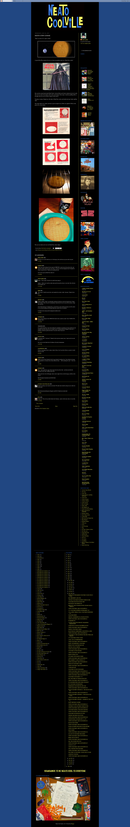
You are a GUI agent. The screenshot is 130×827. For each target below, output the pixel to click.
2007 (69, 578)
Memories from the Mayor (42, 250)
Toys (38, 661)
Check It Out (39, 593)
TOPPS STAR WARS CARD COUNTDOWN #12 (78, 674)
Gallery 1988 (84, 505)
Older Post (75, 406)
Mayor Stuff (39, 627)
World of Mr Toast (85, 545)
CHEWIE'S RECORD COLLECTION (75, 715)
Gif (37, 613)
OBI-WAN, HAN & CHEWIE (74, 647)
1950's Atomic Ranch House (87, 427)
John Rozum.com (85, 376)
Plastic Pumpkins (85, 479)
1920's (38, 554)
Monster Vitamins (40, 632)
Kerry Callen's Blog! (86, 318)
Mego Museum (84, 519)
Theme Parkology (85, 535)
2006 (69, 766)
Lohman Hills (84, 516)
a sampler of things (86, 359)
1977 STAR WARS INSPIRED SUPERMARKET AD (78, 610)
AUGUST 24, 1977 (72, 745)
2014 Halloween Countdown (42, 583)
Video (38, 666)
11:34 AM (40, 286)
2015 (69, 564)
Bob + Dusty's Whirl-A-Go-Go (87, 439)
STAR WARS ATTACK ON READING (76, 669)
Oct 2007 (70, 584)
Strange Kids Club (85, 532)
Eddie (39, 290)
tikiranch (84, 472)
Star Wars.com (84, 531)
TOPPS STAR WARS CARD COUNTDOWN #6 (77, 649)
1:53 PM (39, 363)
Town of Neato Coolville (42, 659)
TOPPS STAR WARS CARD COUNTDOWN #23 (78, 728)
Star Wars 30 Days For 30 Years (56, 250)
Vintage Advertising (41, 667)
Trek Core (84, 537)
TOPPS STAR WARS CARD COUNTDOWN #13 (78, 680)
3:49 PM (39, 312)
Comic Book (39, 596)
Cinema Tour (84, 497)
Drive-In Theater (85, 504)
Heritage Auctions (85, 513)
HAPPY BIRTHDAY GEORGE (74, 702)
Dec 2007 (71, 580)
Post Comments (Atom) (44, 408)
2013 (69, 567)
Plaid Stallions (85, 401)
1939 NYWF (39, 558)
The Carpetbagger (85, 459)
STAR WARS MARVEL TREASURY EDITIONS (78, 709)
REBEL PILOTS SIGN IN (73, 737)
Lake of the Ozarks (40, 622)
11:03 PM (40, 400)
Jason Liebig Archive (86, 515)
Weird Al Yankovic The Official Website (88, 543)
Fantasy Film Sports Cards (42, 604)
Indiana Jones (39, 619)
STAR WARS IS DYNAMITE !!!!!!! (75, 676)
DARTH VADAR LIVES (73, 654)
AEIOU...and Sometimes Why (87, 311)
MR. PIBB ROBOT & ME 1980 (74, 598)
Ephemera (39, 603)
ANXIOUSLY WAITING (73, 754)
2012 (69, 569)
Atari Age (84, 491)
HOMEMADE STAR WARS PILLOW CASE (77, 686)
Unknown (40, 265)
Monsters (39, 634)
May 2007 (71, 593)
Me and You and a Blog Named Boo (87, 333)
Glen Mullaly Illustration (87, 469)
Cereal (38, 592)
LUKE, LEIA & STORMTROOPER (75, 639)
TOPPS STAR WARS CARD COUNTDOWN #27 (78, 743)
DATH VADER (71, 730)
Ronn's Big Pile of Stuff (87, 315)
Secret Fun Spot (85, 526)
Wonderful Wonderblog (87, 362)
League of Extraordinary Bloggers (43, 624)
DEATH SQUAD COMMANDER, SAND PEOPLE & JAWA (80, 631)
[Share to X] (58, 248)
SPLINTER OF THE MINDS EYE (75, 603)
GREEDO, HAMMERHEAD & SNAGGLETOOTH (78, 617)
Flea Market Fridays (41, 609)
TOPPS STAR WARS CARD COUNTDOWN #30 (78, 756)
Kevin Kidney (85, 431)
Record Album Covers (41, 645)
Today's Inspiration (86, 466)
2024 (69, 554)
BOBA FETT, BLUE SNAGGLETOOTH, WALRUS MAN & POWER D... (80, 606)
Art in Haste (84, 340)
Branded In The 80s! (86, 397)
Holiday (38, 614)
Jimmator (40, 299)
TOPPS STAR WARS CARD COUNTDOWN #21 (78, 720)
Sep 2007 (71, 586)
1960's (38, 562)
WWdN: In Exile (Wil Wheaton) (86, 380)
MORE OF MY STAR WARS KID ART (76, 645)
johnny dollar (40, 257)
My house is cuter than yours (86, 366)
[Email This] (55, 248)
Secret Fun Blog (85, 370)
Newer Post (37, 406)
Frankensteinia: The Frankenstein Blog (86, 434)
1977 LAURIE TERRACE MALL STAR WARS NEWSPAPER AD (80, 612)
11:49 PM (40, 274)
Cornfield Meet (85, 463)
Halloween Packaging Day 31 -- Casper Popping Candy (90, 79)
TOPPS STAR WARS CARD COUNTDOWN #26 (78, 739)
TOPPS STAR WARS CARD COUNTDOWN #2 (77, 618)
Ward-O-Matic (85, 424)
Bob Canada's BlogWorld (87, 343)
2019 (69, 558)
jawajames (40, 368)
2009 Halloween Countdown (42, 575)
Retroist (83, 298)
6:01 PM (39, 392)
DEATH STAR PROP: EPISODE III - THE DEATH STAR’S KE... (80, 690)
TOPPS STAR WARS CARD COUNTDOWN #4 (77, 633)
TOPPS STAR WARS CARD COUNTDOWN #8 (77, 658)
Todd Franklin (43, 248)
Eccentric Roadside (86, 446)
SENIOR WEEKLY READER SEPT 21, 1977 (77, 719)
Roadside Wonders (85, 521)
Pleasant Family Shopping (87, 449)
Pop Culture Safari (86, 301)
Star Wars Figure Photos (41, 653)
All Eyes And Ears (85, 336)
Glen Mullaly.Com (85, 507)
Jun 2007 (70, 591)
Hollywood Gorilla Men (87, 407)
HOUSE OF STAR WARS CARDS (75, 663)
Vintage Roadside (85, 410)
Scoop (83, 524)
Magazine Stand (40, 625)
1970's (38, 564)
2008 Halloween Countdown (42, 574)
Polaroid (38, 642)
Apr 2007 (71, 758)
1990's (38, 569)
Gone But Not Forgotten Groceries (87, 417)
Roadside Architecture (86, 307)
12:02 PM (40, 321)
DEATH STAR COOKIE (73, 722)
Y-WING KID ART (72, 667)
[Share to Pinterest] (61, 248)
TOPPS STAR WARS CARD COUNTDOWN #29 (78, 750)
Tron (38, 663)
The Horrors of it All (86, 291)
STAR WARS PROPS (72, 615)
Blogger (72, 823)
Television (39, 656)
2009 (69, 575)
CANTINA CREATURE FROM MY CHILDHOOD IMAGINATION (78, 623)
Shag (83, 527)
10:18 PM (40, 332)
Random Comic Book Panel (42, 643)
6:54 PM (39, 353)
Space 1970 (84, 442)
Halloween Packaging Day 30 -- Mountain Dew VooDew (90, 107)
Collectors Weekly (85, 500)
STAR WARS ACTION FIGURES (75, 650)
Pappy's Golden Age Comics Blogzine (86, 390)
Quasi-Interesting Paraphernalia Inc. (86, 483)
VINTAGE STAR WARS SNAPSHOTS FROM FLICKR (79, 600)
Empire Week (39, 601)
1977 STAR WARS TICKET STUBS (75, 637)
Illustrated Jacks (40, 616)
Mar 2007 (71, 760)
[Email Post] (53, 248)
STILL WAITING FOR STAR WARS (75, 748)
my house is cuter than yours (44, 384)
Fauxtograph (39, 608)
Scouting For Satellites (86, 456)
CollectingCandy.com (86, 421)
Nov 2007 (71, 582)
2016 (69, 562)
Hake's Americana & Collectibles (86, 511)
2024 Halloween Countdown (42, 587)
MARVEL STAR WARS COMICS (75, 629)
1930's (38, 556)
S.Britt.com (84, 523)
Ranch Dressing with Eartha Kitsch (86, 453)
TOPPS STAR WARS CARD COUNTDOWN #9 (77, 661)
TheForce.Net (84, 534)
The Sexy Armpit (85, 394)
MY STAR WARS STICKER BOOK (75, 684)
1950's (38, 561)
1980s (38, 567)
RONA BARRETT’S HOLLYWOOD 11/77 (76, 660)
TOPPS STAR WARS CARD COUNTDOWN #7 (77, 652)
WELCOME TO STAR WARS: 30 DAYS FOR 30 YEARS (79, 752)
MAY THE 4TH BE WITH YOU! (75, 741)
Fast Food (39, 606)
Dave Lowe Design (85, 413)
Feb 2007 (71, 762)
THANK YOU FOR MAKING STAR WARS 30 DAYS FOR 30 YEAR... (80, 595)
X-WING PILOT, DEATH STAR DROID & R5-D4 (78, 625)
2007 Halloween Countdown (42, 572)
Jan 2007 (70, 764)
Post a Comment (39, 403)
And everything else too (87, 304)
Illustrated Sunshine (41, 617)
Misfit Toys (39, 630)
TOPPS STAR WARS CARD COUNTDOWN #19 (78, 711)
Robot (38, 648)
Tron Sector (84, 539)
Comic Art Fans (85, 502)
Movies (38, 637)
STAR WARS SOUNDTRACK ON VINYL (76, 713)
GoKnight (40, 317)
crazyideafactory (41, 348)
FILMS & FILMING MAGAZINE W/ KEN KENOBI (78, 726)
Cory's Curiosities (85, 349)
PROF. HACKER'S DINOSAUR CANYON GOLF (90, 94)
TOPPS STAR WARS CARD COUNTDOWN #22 (78, 724)
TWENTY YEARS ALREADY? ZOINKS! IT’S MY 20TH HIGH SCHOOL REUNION (88, 86)
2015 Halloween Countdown (42, 585)
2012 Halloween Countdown (42, 580)
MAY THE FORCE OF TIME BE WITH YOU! (77, 678)
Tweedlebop (84, 540)
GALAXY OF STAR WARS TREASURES (76, 733)
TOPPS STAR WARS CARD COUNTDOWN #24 (78, 732)
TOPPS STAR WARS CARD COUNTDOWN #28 (78, 746)
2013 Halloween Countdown (42, 582)
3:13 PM (39, 261)
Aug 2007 (71, 588)
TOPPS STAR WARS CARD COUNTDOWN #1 (77, 608)
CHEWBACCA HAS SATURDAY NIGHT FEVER (78, 706)
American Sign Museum (86, 490)
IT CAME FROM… (86, 356)
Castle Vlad (84, 493)
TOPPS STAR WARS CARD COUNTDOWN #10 (78, 665)
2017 (69, 560)
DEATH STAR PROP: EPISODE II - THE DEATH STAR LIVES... (79, 695)
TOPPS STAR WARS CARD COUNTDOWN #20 (78, 717)
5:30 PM (39, 295)
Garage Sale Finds (86, 326)
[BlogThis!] (57, 248)
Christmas (39, 595)
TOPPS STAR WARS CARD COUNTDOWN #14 (78, 687)
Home (56, 406)
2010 (69, 573)
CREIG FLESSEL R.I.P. (90, 100)
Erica (39, 397)
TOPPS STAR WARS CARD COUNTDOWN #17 (78, 704)
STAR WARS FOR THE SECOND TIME (76, 601)
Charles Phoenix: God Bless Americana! (87, 495)
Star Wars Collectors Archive (87, 529)
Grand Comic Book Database (87, 509)
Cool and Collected (86, 387)
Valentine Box (40, 664)
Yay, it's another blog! (86, 475)
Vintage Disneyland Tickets (87, 373)
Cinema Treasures (85, 499)
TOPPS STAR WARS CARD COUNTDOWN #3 (77, 627)
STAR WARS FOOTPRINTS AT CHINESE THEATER (79, 673)
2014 (69, 566)
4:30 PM (39, 379)
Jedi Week (39, 621)
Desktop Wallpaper (40, 598)
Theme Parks (39, 658)
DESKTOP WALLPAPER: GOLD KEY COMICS (90, 72)
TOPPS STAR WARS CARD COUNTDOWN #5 (77, 641)
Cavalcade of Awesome (86, 346)
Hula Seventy (84, 383)
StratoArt (40, 336)
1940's (38, 559)
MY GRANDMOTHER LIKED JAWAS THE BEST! (78, 682)
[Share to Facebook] (59, 248)
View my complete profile (86, 43)
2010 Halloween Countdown (42, 577)
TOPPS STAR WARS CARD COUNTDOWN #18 (78, 707)
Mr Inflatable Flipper (41, 638)
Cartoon (38, 588)
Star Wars (49, 250)
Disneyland (39, 600)
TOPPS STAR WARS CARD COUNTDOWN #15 (78, 692)
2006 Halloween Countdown (42, 571)
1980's (38, 566)
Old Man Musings (85, 352)
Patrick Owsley (85, 404)
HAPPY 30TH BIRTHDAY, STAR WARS (76, 643)
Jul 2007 (70, 589)
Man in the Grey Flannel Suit (87, 518)
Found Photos (39, 611)
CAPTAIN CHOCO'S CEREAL (89, 114)
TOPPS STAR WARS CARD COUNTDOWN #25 (78, 735)
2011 (69, 571)
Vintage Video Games (41, 669)
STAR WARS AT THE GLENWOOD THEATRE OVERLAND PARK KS (80, 635)
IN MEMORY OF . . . (72, 620)
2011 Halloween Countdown (42, 579)
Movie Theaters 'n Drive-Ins (42, 635)
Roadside (39, 646)
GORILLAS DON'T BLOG (87, 288)
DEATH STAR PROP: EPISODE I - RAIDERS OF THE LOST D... (80, 700)
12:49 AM (40, 344)
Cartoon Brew (85, 295)
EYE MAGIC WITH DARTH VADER (75, 656)
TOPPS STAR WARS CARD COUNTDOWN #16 (78, 697)
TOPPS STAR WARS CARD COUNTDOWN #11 (78, 671)
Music (38, 640)
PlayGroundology (85, 329)
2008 (69, 577)
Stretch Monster (40, 654)
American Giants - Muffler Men (87, 322)
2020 (69, 556)
